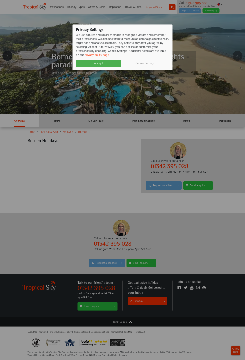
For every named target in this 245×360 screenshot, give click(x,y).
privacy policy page (97, 54)
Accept (98, 63)
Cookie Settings (145, 63)
